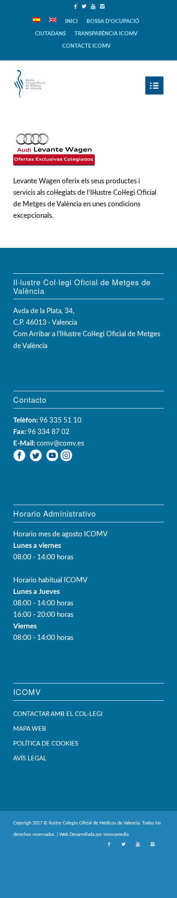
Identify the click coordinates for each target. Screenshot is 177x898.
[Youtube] (94, 6)
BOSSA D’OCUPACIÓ (113, 21)
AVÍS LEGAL (30, 758)
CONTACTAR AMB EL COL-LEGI (57, 714)
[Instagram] (103, 6)
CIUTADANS (50, 34)
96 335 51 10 (61, 420)
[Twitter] (85, 6)
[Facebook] (76, 6)
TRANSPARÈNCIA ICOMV (106, 34)
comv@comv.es (60, 443)
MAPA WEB (29, 729)
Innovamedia (115, 834)
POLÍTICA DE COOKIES (45, 744)
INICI (71, 21)
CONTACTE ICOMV (86, 46)
